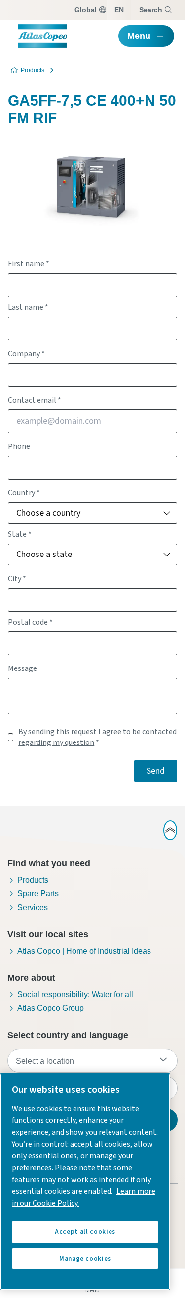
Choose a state (44, 554)
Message (22, 668)
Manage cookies (85, 1258)
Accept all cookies (85, 1231)
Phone (19, 446)
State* (20, 534)
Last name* (28, 307)
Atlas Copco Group (50, 1008)
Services (32, 907)
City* (17, 578)
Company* (26, 353)
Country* (24, 492)
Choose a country (48, 513)
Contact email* (34, 400)
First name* (28, 264)
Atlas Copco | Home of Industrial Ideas (84, 951)
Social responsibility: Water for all (75, 994)
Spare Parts (38, 894)
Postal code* (30, 622)
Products (32, 70)
